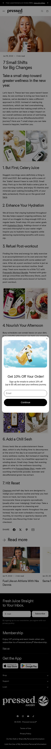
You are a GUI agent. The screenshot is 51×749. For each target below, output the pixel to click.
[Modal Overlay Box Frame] (25, 374)
